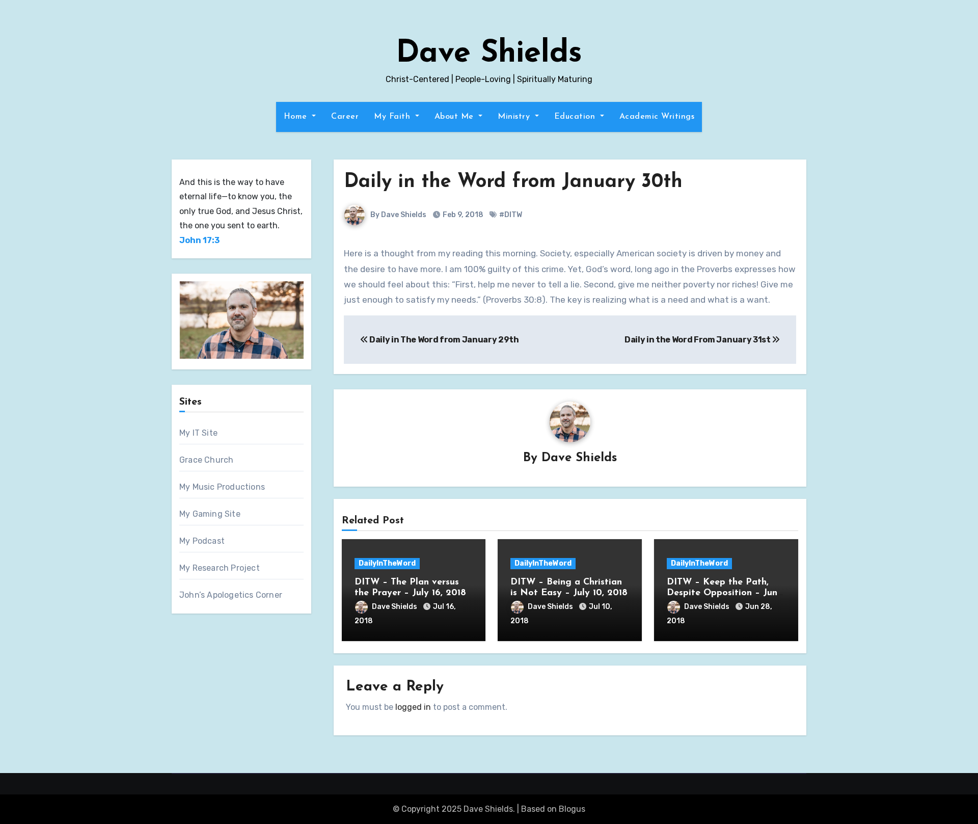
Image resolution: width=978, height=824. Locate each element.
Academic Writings (657, 117)
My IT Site (198, 433)
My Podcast (202, 541)
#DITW (510, 214)
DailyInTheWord (387, 563)
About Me (455, 117)
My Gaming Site (209, 514)
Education (576, 117)
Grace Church (206, 460)
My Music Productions (222, 487)
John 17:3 (199, 240)
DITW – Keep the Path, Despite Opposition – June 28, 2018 (724, 593)
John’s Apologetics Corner (230, 595)
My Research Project (219, 568)
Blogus (572, 809)
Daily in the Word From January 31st (698, 339)
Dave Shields (489, 54)
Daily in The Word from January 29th (443, 339)
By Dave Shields (397, 214)
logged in (413, 707)
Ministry (515, 117)
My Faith (393, 117)
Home (297, 117)
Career (345, 117)
